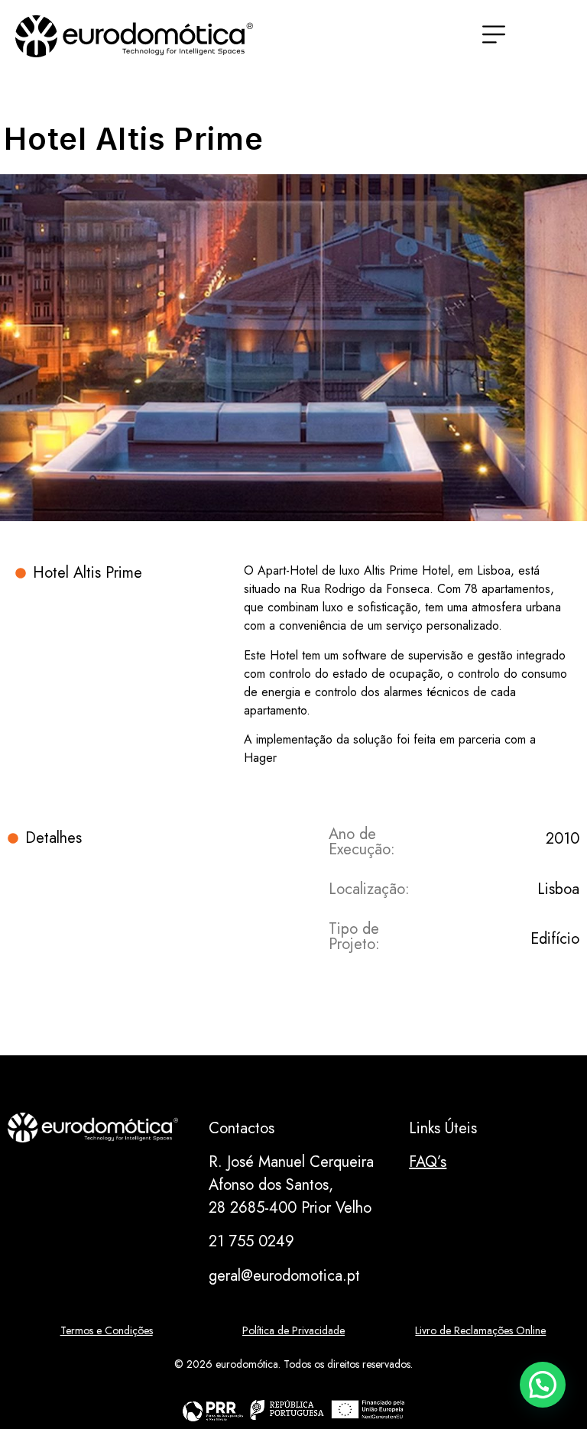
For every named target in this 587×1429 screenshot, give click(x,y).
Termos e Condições (106, 1330)
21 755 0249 (251, 1241)
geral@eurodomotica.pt (284, 1276)
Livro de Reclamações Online (480, 1330)
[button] (543, 1385)
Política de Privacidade (293, 1330)
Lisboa (558, 889)
